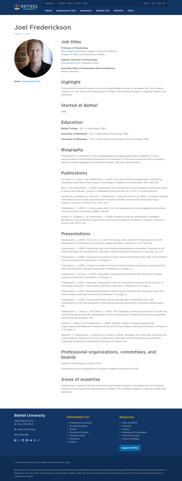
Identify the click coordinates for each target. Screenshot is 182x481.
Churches (74, 438)
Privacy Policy (65, 462)
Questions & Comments (134, 432)
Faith (130, 10)
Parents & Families (79, 432)
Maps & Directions (26, 429)
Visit (153, 3)
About (48, 10)
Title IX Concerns (131, 435)
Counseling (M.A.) (70, 63)
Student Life (102, 10)
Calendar (126, 426)
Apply (146, 3)
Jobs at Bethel (129, 422)
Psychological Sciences (73, 51)
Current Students (78, 426)
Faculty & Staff (77, 435)
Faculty (28, 34)
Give (159, 3)
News (70, 3)
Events (78, 3)
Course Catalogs (130, 438)
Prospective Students (81, 422)
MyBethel (49, 3)
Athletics (119, 10)
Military (73, 442)
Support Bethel (130, 448)
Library (125, 429)
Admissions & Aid (66, 10)
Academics (86, 10)
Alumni (73, 429)
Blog (85, 3)
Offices (62, 3)
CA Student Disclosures (47, 462)
